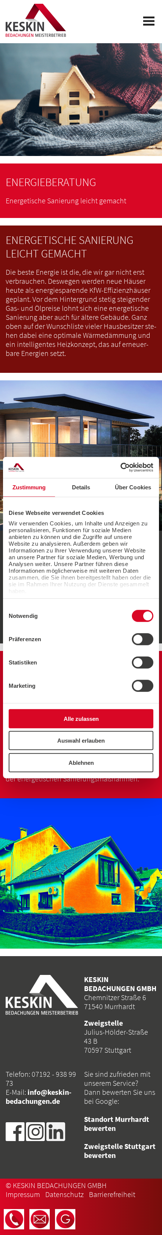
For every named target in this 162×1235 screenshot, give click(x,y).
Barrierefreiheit (112, 1194)
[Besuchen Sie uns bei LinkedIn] (55, 1130)
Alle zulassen (81, 718)
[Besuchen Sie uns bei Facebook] (15, 1130)
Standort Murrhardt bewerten (116, 1123)
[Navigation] (148, 21)
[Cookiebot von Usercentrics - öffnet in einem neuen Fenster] (120, 467)
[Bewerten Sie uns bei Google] (65, 1219)
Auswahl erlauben (81, 740)
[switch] (142, 639)
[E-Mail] (39, 1219)
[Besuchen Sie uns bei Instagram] (35, 1130)
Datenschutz (64, 1194)
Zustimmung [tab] (29, 487)
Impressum (23, 1194)
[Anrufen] (14, 1219)
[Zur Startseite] (36, 20)
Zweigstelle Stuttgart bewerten (120, 1150)
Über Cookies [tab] (133, 487)
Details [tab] (81, 487)
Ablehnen (81, 762)
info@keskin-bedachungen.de (39, 1096)
